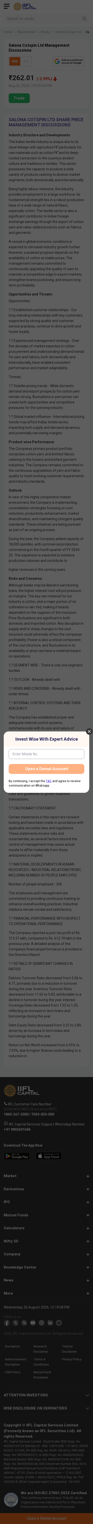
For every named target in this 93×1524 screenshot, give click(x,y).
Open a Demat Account (46, 768)
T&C (49, 781)
